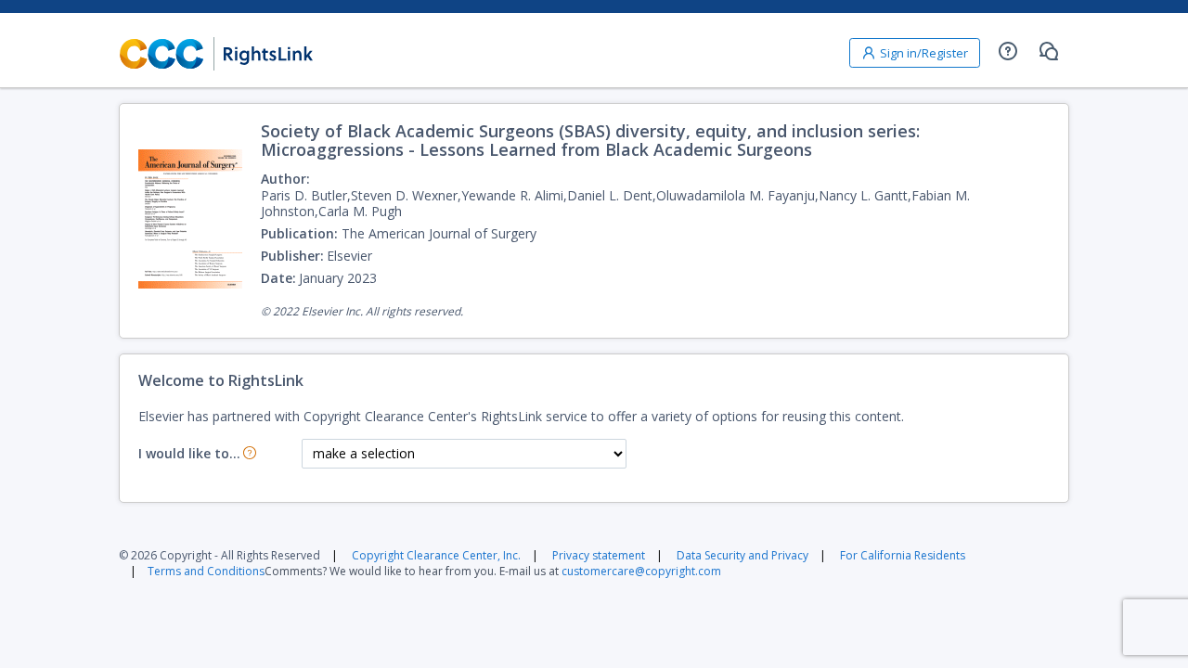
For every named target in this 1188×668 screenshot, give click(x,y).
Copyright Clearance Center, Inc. (436, 555)
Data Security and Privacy (742, 555)
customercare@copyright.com (641, 571)
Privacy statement (598, 555)
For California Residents (902, 555)
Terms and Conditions (206, 571)
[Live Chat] (1049, 51)
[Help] (1008, 51)
